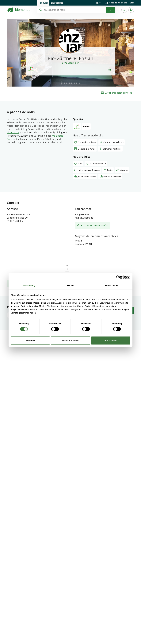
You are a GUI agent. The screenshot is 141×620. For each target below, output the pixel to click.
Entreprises (57, 2)
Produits (43, 2)
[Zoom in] (67, 261)
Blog (132, 2)
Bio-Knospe (13, 132)
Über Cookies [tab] (111, 285)
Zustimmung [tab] (29, 285)
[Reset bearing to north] (67, 269)
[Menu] (124, 10)
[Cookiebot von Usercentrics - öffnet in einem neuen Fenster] (118, 277)
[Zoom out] (67, 265)
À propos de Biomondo (116, 2)
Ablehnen (30, 340)
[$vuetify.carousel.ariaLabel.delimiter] (62, 83)
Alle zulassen (110, 340)
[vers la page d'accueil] (19, 10)
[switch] (55, 329)
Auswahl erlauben (70, 340)
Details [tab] (70, 285)
